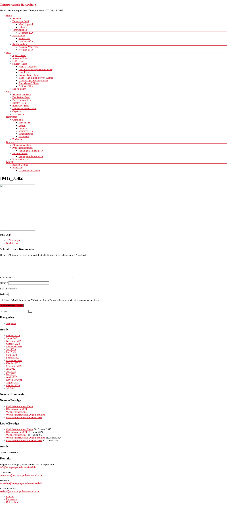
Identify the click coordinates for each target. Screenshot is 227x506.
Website (4, 294)
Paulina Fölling (26, 86)
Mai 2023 (11, 352)
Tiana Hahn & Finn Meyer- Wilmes (36, 77)
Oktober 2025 (13, 335)
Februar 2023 (12, 357)
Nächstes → (12, 243)
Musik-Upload (26, 24)
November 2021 (14, 380)
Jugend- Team (19, 55)
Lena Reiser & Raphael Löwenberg (36, 69)
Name (4, 283)
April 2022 (11, 377)
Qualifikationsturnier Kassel (19, 406)
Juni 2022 (11, 371)
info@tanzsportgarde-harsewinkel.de (18, 467)
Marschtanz (24, 122)
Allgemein (11, 323)
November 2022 (14, 360)
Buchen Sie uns (20, 165)
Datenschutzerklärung (29, 170)
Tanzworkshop (19, 30)
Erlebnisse (17, 139)
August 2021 (12, 382)
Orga (8, 91)
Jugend (22, 125)
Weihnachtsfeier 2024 (16, 412)
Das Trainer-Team (21, 97)
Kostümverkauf (19, 44)
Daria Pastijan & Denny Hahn (33, 80)
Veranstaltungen (20, 159)
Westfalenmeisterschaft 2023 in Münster (25, 414)
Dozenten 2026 (26, 32)
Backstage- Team (20, 105)
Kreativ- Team (19, 103)
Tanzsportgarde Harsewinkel (18, 4)
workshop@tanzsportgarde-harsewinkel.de (21, 483)
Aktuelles (17, 18)
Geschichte (17, 119)
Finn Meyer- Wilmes (29, 83)
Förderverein (18, 35)
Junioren (23, 128)
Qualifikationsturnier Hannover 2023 (24, 417)
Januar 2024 (12, 338)
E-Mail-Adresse (8, 288)
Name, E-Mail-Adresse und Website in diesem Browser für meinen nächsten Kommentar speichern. (52, 300)
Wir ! (8, 52)
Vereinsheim (18, 114)
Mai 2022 (11, 374)
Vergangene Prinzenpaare (31, 150)
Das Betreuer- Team (22, 100)
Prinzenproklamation (22, 147)
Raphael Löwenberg (28, 75)
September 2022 (14, 366)
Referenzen (11, 116)
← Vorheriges (13, 240)
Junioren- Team (19, 58)
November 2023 (14, 341)
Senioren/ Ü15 (26, 131)
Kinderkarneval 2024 (16, 409)
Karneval (10, 142)
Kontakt (10, 162)
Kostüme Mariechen (28, 47)
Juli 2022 (10, 368)
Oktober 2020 (13, 385)
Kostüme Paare (26, 49)
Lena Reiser (24, 72)
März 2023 (11, 355)
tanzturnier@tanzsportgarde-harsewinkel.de (21, 475)
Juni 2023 (11, 349)
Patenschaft (24, 38)
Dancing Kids (19, 89)
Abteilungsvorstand (21, 94)
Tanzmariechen (26, 133)
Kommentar (6, 277)
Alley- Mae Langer (28, 66)
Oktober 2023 (13, 343)
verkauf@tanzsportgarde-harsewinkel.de (19, 491)
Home (9, 15)
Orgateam (17, 111)
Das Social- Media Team (24, 108)
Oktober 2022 (13, 363)
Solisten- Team (19, 63)
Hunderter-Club (26, 41)
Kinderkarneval (19, 153)
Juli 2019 (10, 388)
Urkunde (23, 27)
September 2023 (14, 346)
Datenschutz (12, 502)
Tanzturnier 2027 (20, 21)
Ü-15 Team (17, 61)
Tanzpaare (24, 136)
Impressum (17, 167)
